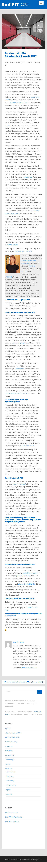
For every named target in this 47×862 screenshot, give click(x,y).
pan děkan (20, 369)
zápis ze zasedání (19, 484)
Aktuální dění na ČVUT (13, 733)
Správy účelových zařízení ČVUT (17, 393)
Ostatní (9, 794)
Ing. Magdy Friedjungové (24, 251)
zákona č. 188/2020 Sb (26, 584)
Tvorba (7, 764)
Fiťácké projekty (11, 742)
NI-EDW (32, 266)
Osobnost (9, 746)
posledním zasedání (30, 573)
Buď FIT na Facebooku (13, 817)
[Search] (39, 692)
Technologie (9, 760)
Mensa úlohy (11, 785)
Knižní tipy (10, 781)
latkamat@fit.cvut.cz (29, 667)
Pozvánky (8, 751)
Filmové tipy (10, 772)
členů (9, 125)
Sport (8, 790)
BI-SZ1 (23, 271)
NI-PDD (9, 277)
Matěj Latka (22, 62)
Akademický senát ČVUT (19, 102)
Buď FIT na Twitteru (12, 821)
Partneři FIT (9, 755)
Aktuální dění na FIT (12, 737)
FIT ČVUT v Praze (11, 812)
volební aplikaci (12, 245)
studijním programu (20, 343)
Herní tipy (9, 776)
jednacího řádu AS (23, 576)
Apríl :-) (7, 728)
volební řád (28, 177)
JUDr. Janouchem (27, 446)
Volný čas (8, 769)
